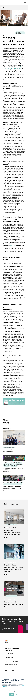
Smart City (6, 465)
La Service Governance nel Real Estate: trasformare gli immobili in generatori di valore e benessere (12, 488)
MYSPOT (16, 559)
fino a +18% (12, 245)
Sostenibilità (14, 465)
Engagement (19, 464)
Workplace (18, 462)
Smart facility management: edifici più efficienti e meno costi (12, 532)
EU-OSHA (8, 100)
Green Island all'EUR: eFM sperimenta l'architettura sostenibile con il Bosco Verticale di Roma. (13, 469)
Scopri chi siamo (8, 628)
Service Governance (9, 447)
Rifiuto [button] (17, 694)
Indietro (3, 7)
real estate (19, 482)
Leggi (5, 537)
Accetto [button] (11, 694)
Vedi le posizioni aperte (11, 664)
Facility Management (11, 524)
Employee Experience (18, 33)
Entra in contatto (9, 653)
